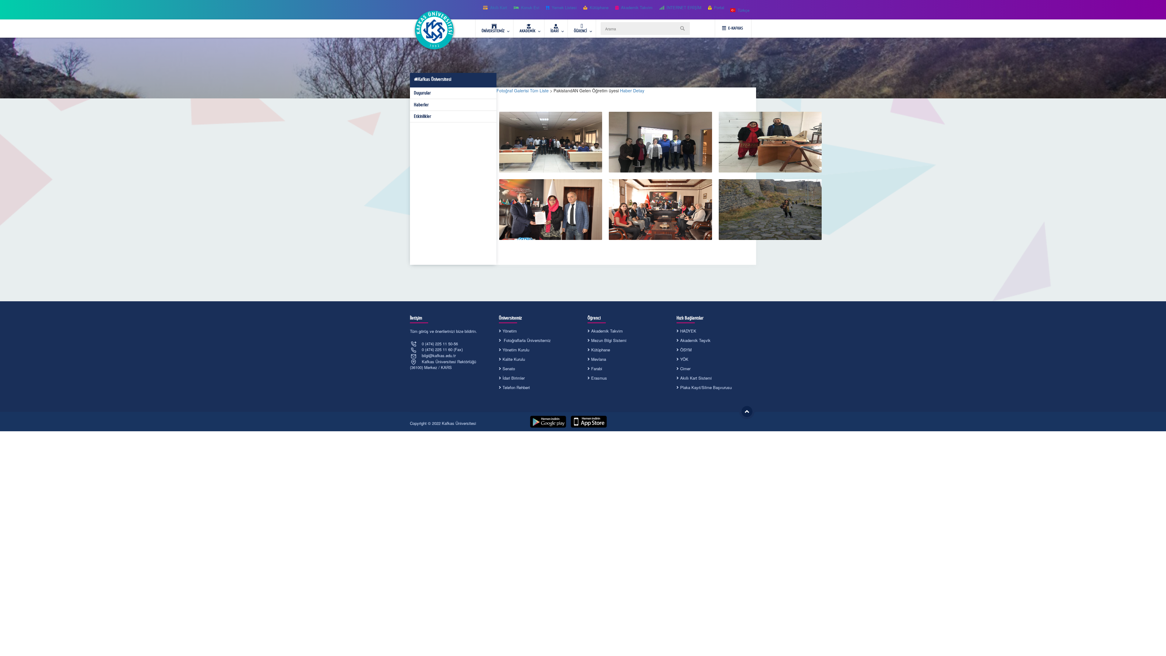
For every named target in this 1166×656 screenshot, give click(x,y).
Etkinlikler (422, 116)
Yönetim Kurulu (516, 350)
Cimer (685, 368)
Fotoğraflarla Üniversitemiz (527, 340)
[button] (740, 10)
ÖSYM (686, 350)
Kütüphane (600, 350)
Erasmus (599, 378)
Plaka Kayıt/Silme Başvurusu (706, 387)
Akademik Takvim (607, 331)
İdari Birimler (514, 378)
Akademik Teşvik (695, 340)
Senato (509, 368)
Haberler (421, 105)
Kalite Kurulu (514, 359)
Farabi (596, 368)
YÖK (684, 359)
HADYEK (688, 331)
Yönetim (510, 331)
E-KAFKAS (735, 28)
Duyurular (422, 93)
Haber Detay (632, 90)
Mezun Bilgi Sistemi (608, 340)
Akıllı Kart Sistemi (696, 378)
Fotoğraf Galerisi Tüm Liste (522, 90)
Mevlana (598, 359)
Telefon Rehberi (516, 387)
